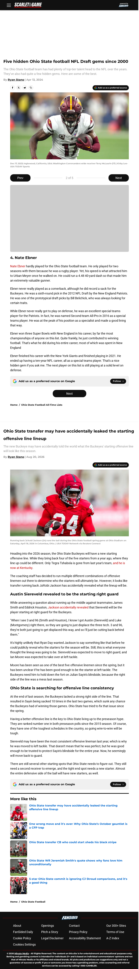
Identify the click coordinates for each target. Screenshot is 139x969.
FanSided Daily (23, 932)
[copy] (30, 87)
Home (14, 404)
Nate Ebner (17, 266)
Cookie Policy (22, 938)
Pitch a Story (49, 932)
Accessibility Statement (85, 938)
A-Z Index (112, 938)
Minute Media (21, 953)
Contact (74, 925)
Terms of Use (115, 932)
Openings (47, 925)
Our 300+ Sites (116, 925)
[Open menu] (9, 5)
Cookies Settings (24, 944)
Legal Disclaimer (52, 938)
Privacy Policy (78, 932)
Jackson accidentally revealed (68, 607)
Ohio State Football (33, 901)
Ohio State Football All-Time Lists (41, 404)
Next (118, 178)
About (17, 925)
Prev (20, 178)
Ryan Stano (16, 79)
